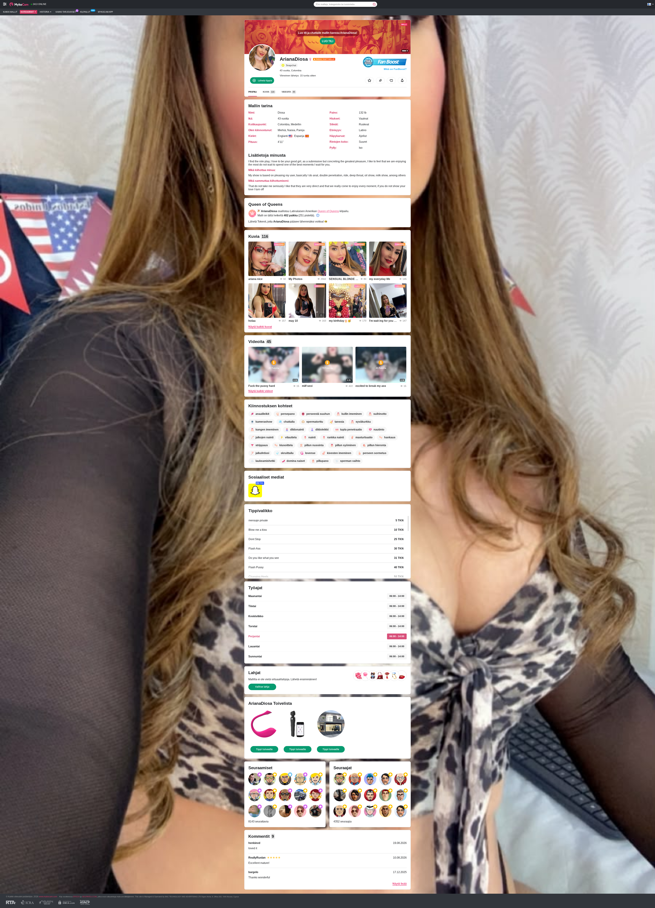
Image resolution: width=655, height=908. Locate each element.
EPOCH (76, 897)
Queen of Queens (328, 211)
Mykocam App (105, 12)
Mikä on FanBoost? (395, 69)
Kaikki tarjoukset (66, 12)
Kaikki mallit (10, 12)
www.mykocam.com (48, 896)
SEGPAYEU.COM (89, 897)
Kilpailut (85, 12)
